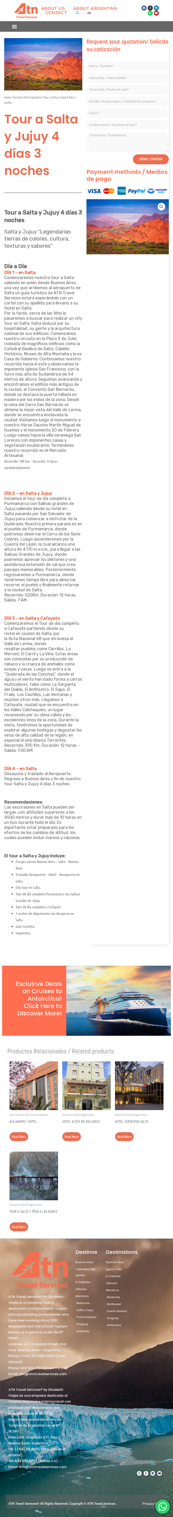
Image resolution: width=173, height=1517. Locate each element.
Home (7, 97)
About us (53, 8)
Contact (56, 13)
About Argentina (95, 8)
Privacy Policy (153, 1504)
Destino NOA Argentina (27, 97)
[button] (15, 26)
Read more (19, 1136)
